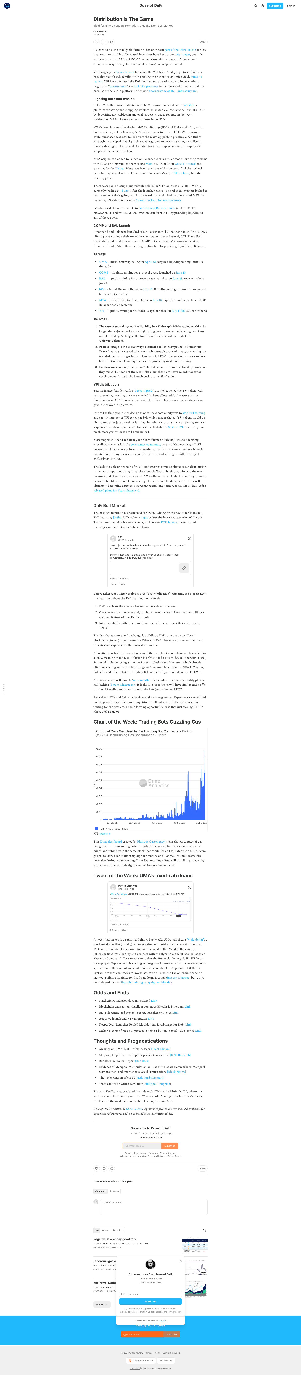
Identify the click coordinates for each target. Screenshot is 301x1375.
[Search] (255, 6)
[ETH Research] (180, 1055)
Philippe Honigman (157, 1084)
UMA (103, 262)
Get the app (166, 1360)
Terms (157, 1352)
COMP (104, 272)
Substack (135, 1368)
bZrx (102, 289)
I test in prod (143, 390)
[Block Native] (176, 1072)
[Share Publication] (262, 6)
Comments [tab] (100, 1191)
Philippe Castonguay (151, 841)
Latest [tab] (105, 1230)
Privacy (148, 1352)
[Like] (96, 42)
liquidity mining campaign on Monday (146, 982)
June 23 (177, 278)
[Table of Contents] (3, 687)
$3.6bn (117, 517)
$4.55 (125, 191)
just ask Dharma (178, 977)
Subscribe (275, 5)
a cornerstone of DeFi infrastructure (173, 91)
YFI (101, 311)
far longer (183, 54)
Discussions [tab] (117, 1230)
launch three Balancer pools (157, 208)
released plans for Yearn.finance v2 (116, 490)
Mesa (148, 164)
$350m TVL (176, 427)
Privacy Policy (174, 1311)
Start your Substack (142, 1360)
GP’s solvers (181, 173)
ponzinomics (118, 86)
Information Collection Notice (149, 1311)
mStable (188, 105)
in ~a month (141, 680)
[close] (180, 1260)
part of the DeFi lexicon (180, 50)
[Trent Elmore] (160, 1049)
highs (145, 517)
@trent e (105, 833)
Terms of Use (166, 1308)
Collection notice (171, 1352)
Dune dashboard (111, 841)
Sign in (291, 5)
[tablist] (107, 1191)
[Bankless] (142, 1061)
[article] (150, 1245)
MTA (102, 300)
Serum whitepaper (123, 684)
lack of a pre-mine (146, 86)
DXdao (119, 168)
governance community (146, 444)
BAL (102, 278)
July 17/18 (178, 311)
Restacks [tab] (114, 1191)
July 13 (148, 289)
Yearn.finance (125, 72)
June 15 (181, 272)
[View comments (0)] (104, 42)
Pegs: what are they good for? (115, 1239)
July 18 (157, 300)
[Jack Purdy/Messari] (149, 1077)
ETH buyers (169, 522)
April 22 (150, 262)
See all (100, 1304)
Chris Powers (100, 32)
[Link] (89, 98)
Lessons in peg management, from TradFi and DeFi (120, 1243)
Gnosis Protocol (185, 164)
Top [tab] (97, 1230)
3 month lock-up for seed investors (158, 200)
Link (154, 1000)
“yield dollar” (195, 939)
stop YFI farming (193, 413)
